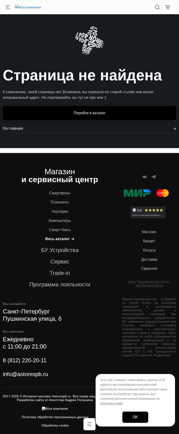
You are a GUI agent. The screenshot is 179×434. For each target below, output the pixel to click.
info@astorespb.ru (25, 374)
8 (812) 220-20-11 (24, 360)
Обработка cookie (55, 425)
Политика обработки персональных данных (55, 417)
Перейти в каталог (90, 113)
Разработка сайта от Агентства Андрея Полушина (55, 400)
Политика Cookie (111, 403)
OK (135, 417)
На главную (13, 128)
